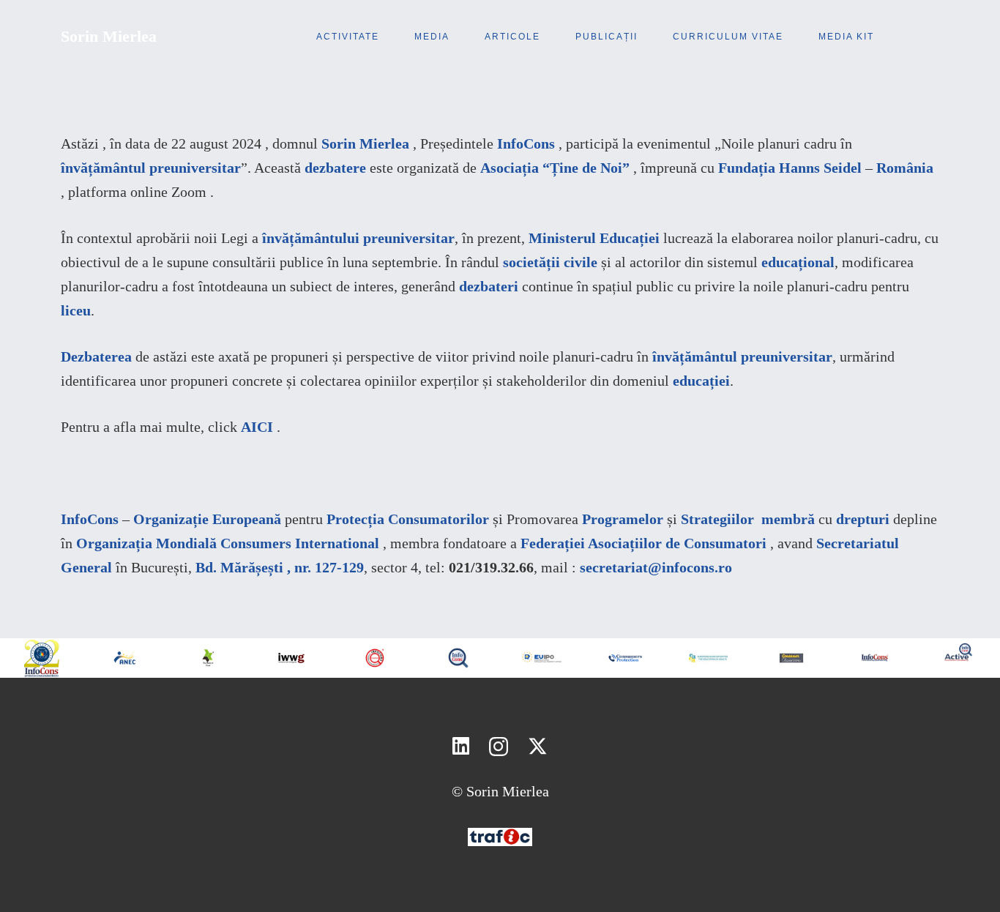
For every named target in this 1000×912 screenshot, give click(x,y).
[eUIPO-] (541, 658)
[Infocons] (41, 658)
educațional (798, 262)
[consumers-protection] (875, 658)
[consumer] (791, 658)
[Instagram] (498, 747)
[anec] (125, 658)
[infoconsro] (458, 658)
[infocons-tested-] (375, 658)
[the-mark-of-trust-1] (208, 658)
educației (701, 381)
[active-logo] (958, 652)
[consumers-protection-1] (625, 658)
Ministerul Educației (594, 238)
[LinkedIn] (460, 746)
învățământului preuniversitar (358, 238)
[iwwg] (291, 658)
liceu (76, 310)
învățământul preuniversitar (742, 356)
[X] (538, 746)
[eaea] (708, 658)
